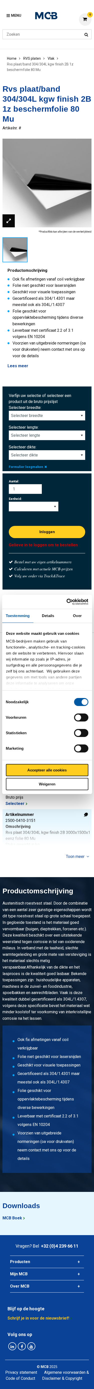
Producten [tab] (20, 1261)
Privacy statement (21, 1372)
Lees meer (18, 365)
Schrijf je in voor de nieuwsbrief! (38, 1318)
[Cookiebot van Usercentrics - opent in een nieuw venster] (67, 602)
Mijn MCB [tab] (19, 1274)
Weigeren (47, 784)
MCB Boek (12, 1218)
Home (12, 58)
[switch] (81, 717)
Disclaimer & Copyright (62, 1378)
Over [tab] (77, 616)
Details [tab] (48, 616)
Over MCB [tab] (19, 1286)
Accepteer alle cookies (47, 770)
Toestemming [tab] (18, 616)
